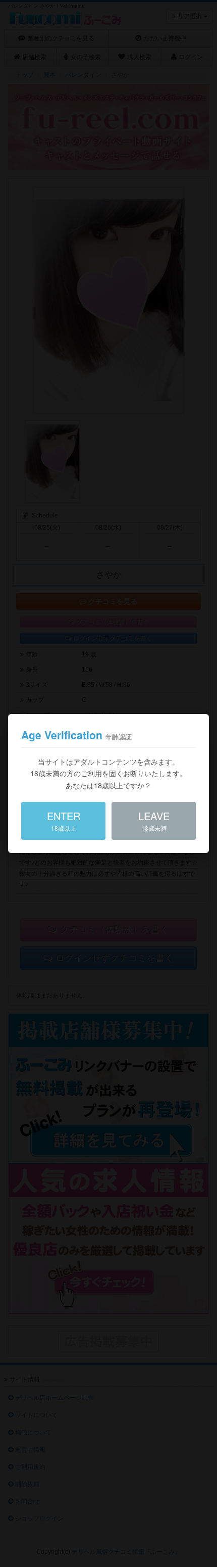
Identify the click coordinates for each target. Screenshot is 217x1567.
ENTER (63, 820)
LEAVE (154, 820)
